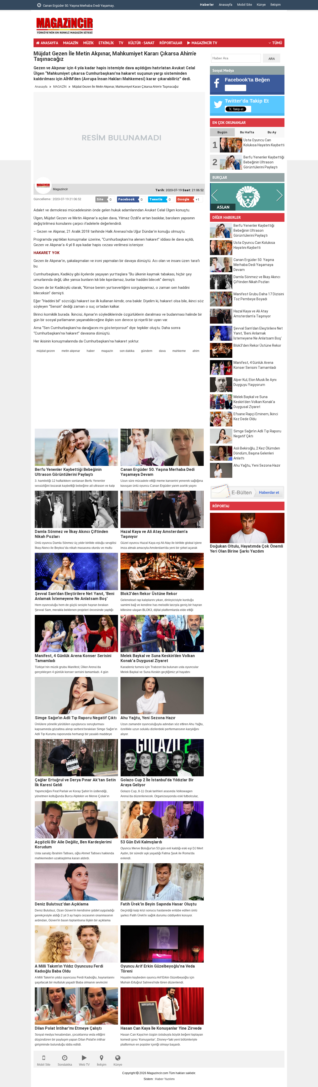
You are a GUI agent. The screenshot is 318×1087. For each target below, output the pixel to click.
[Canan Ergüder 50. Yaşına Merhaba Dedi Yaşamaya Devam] (162, 447)
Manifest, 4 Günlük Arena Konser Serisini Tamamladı (73, 658)
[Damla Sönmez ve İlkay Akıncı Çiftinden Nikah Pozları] (76, 509)
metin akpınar (71, 351)
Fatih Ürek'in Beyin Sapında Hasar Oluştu (158, 904)
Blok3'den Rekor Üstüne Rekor (148, 593)
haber (91, 351)
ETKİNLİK (106, 42)
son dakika (127, 351)
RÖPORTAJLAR (170, 42)
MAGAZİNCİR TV (204, 42)
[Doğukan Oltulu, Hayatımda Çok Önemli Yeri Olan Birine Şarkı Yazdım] (247, 528)
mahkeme (179, 351)
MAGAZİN (70, 42)
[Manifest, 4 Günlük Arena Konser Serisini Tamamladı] (76, 633)
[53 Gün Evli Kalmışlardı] (162, 819)
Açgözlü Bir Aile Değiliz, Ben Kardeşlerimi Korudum (73, 844)
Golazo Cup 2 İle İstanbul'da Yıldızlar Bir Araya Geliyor (157, 782)
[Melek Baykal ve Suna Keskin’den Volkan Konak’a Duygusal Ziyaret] (162, 633)
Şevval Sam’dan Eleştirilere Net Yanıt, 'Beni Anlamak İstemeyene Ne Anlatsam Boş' (74, 596)
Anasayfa (225, 4)
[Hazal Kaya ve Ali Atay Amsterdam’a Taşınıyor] (162, 509)
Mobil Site (244, 4)
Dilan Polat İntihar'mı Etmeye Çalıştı (68, 1028)
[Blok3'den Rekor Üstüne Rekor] (162, 571)
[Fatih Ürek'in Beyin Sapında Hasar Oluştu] (162, 881)
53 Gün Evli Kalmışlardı (141, 842)
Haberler (207, 4)
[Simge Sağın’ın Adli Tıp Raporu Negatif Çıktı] (76, 695)
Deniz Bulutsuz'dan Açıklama (61, 904)
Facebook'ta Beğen (247, 79)
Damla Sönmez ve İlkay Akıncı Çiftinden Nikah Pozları (71, 534)
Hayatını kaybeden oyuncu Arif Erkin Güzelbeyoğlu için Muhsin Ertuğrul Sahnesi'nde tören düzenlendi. (157, 980)
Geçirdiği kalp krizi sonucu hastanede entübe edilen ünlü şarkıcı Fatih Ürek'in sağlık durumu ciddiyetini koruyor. (158, 913)
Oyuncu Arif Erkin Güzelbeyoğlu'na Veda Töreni (157, 969)
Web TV (84, 1064)
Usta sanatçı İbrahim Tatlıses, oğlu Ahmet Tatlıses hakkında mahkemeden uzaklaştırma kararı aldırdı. (74, 856)
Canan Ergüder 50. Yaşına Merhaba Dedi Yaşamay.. (78, 5)
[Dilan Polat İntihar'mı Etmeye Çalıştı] (76, 1006)
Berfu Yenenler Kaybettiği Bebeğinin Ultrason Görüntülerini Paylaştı (68, 472)
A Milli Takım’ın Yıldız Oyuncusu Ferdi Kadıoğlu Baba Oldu (69, 969)
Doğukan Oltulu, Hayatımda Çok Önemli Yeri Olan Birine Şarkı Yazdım (246, 549)
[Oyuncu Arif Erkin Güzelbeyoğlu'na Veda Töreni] (162, 944)
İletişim (276, 4)
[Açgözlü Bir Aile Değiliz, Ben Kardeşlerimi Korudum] (76, 819)
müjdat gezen (46, 351)
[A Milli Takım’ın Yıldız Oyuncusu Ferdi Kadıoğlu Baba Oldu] (76, 944)
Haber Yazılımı (165, 1079)
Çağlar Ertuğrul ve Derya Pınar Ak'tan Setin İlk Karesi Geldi (75, 782)
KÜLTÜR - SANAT (141, 42)
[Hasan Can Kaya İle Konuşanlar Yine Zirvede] (162, 1006)
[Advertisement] (194, 26)
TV (121, 42)
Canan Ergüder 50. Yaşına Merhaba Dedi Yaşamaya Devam (157, 472)
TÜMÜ (277, 42)
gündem (146, 351)
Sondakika (65, 1064)
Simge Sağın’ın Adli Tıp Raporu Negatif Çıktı (76, 717)
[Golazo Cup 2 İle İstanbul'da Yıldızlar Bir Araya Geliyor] (162, 757)
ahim (196, 351)
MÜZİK (88, 42)
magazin (107, 351)
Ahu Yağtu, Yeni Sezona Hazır (148, 717)
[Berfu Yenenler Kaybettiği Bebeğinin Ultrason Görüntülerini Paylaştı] (76, 447)
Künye (261, 4)
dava (162, 351)
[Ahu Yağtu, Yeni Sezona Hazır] (162, 695)
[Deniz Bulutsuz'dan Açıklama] (76, 881)
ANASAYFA (49, 42)
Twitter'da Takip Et (247, 101)
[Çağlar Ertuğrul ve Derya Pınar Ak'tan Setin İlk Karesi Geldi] (76, 757)
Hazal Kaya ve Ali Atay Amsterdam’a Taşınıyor (154, 534)
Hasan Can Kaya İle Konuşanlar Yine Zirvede (161, 1028)
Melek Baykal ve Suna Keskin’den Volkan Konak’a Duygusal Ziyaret (157, 658)
